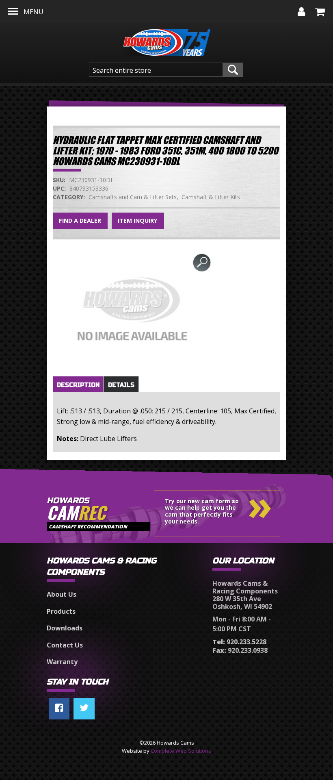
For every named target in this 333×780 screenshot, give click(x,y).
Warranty (62, 661)
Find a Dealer (80, 220)
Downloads (64, 628)
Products (61, 611)
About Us (61, 594)
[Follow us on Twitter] (84, 708)
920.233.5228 (239, 641)
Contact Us (65, 645)
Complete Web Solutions (181, 750)
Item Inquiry (138, 220)
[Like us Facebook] (59, 708)
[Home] (166, 40)
